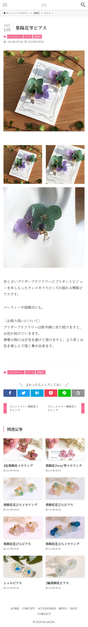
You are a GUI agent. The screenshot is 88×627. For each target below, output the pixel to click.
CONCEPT (28, 608)
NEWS (63, 608)
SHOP (73, 608)
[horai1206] (44, 5)
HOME (15, 608)
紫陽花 (37, 36)
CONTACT (44, 614)
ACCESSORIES (47, 608)
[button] (83, 5)
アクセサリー (15, 36)
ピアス (28, 36)
